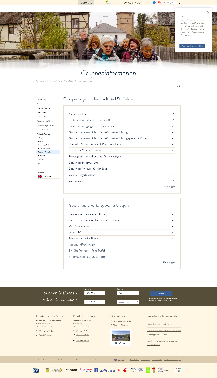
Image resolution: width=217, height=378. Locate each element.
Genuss (39, 163)
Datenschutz (157, 359)
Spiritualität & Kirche (44, 130)
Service (39, 168)
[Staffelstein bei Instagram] (159, 3)
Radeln (40, 141)
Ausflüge (41, 159)
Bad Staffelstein (42, 117)
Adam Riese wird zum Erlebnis (159, 324)
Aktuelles (40, 104)
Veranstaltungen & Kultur (45, 125)
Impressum (145, 359)
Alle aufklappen (169, 186)
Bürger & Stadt (133, 2)
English (121, 359)
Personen (120, 289)
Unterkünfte (41, 112)
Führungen (41, 155)
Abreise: (87, 297)
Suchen (179, 3)
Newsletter (41, 172)
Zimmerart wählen (124, 297)
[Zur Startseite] (108, 2)
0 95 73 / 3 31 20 (46, 331)
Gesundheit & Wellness (45, 121)
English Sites (46, 176)
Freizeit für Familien (44, 148)
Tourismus (86, 2)
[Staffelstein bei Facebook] (154, 3)
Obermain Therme (43, 108)
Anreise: (87, 289)
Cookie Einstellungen (172, 359)
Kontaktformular (45, 335)
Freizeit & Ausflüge (43, 134)
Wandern (41, 138)
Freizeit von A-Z (43, 145)
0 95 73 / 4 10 (82, 331)
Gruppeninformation (44, 152)
